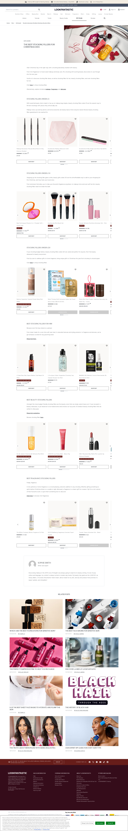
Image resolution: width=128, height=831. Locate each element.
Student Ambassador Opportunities (86, 801)
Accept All (110, 823)
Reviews (93, 18)
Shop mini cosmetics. (33, 413)
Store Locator (101, 776)
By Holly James (79, 633)
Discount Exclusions (38, 779)
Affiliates (79, 790)
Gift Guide (79, 18)
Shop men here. (31, 339)
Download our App (38, 778)
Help (34, 776)
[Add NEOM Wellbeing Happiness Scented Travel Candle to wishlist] (75, 502)
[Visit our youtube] (100, 762)
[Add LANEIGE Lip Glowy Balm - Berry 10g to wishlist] (75, 424)
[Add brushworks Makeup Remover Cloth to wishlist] (75, 119)
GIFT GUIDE (27, 40)
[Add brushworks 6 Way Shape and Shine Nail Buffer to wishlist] (107, 119)
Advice (24, 18)
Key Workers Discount (82, 797)
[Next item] (110, 141)
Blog (13, 23)
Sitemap (79, 794)
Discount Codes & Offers (83, 785)
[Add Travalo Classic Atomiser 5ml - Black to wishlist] (107, 502)
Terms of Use (46, 829)
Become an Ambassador (83, 799)
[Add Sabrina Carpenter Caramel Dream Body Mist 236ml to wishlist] (44, 269)
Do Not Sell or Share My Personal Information (16, 789)
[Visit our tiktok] (104, 762)
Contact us (36, 787)
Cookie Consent (12, 787)
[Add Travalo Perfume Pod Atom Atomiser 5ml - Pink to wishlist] (107, 193)
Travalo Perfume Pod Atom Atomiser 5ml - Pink (93, 223)
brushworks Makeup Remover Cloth (58, 148)
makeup (48, 89)
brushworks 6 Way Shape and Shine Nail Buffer (93, 148)
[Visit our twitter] (93, 762)
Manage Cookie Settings (87, 823)
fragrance (54, 89)
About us (79, 776)
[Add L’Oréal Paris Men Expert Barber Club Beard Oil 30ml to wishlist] (44, 345)
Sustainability (58, 783)
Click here (30, 496)
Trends (49, 18)
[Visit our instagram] (97, 762)
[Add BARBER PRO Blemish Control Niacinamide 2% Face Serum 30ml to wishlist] (107, 345)
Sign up (58, 762)
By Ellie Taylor (23, 672)
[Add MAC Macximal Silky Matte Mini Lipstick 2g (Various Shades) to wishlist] (107, 424)
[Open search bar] (104, 18)
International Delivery (38, 785)
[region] (64, 823)
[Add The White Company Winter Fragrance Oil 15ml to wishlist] (44, 502)
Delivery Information (38, 783)
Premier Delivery (37, 788)
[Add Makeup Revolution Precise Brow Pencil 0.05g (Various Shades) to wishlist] (44, 119)
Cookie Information (60, 779)
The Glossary (80, 778)
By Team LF (21, 633)
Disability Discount (81, 787)
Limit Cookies (100, 823)
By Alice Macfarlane (81, 710)
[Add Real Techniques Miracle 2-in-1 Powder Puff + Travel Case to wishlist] (44, 193)
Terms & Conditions (60, 776)
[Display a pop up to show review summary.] (28, 153)
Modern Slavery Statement (61, 781)
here (31, 85)
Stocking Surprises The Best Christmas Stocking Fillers (36, 23)
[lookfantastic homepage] (64, 9)
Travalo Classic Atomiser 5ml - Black (89, 532)
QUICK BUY (31, 161)
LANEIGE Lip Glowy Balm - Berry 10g (59, 454)
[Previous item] (18, 141)
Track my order (37, 790)
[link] (112, 9)
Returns (35, 781)
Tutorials (37, 18)
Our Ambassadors (81, 788)
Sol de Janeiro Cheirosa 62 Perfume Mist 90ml (30, 454)
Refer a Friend (80, 796)
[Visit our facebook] (89, 762)
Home (8, 23)
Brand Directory (81, 779)
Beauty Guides (64, 18)
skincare (63, 89)
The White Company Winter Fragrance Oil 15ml (30, 532)
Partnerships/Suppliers (82, 792)
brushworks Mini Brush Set (56, 223)
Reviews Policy (58, 785)
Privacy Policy (58, 778)
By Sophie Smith (79, 751)
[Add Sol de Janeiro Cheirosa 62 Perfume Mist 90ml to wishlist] (44, 424)
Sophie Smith (44, 563)
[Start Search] (39, 9)
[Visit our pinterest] (107, 762)
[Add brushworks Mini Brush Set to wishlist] (75, 193)
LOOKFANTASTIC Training (104, 781)
